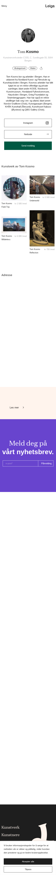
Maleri (33, 68)
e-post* (9, 463)
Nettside (28, 134)
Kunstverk (10, 827)
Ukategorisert (20, 68)
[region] (28, 858)
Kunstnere (10, 834)
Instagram (28, 123)
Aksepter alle (28, 861)
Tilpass (28, 869)
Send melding (28, 145)
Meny (4, 6)
